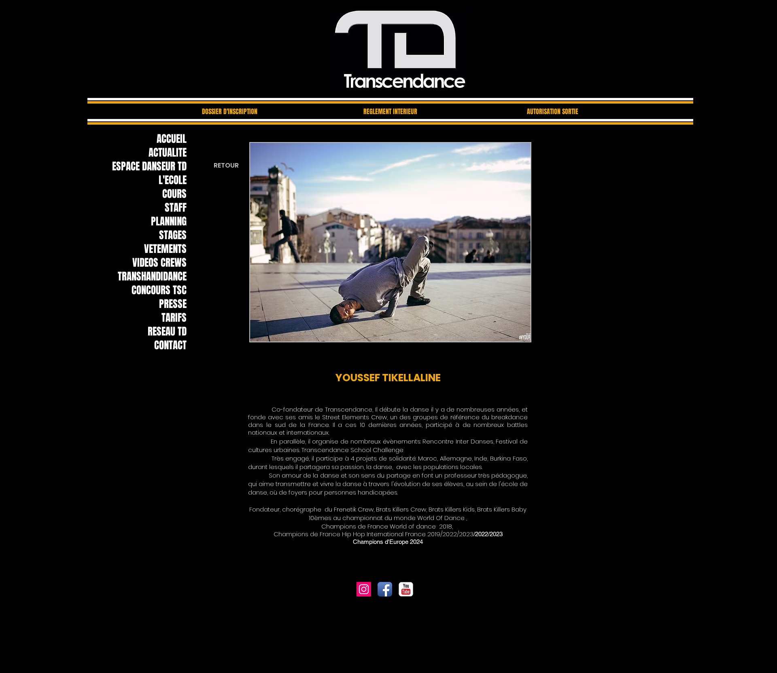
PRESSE (173, 304)
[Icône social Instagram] (364, 589)
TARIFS (174, 318)
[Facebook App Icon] (385, 589)
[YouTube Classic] (406, 589)
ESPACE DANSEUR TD (149, 166)
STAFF (176, 207)
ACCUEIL (172, 139)
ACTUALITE (168, 152)
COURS (174, 194)
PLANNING (169, 221)
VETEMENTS (165, 249)
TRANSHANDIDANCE (152, 276)
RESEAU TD (167, 331)
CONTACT (170, 345)
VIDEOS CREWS (159, 263)
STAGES (173, 235)
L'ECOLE (173, 180)
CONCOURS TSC (159, 290)
